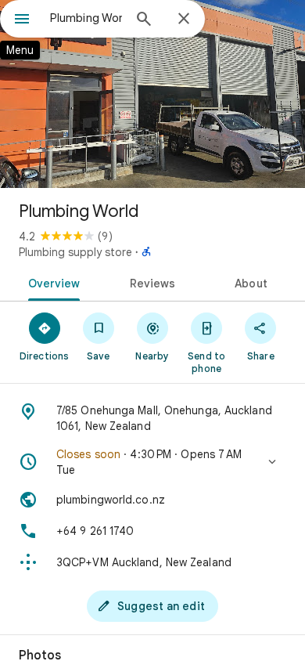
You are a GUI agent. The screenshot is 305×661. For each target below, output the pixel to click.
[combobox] (86, 18)
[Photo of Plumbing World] (152, 94)
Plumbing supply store (75, 252)
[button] (152, 462)
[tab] (51, 282)
